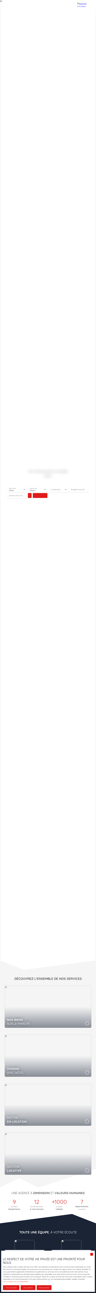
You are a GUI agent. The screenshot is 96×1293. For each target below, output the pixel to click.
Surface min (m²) (16, 495)
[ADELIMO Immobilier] (85, 4)
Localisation (56, 489)
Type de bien (33, 488)
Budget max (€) (78, 489)
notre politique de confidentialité (15, 1282)
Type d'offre (12, 488)
